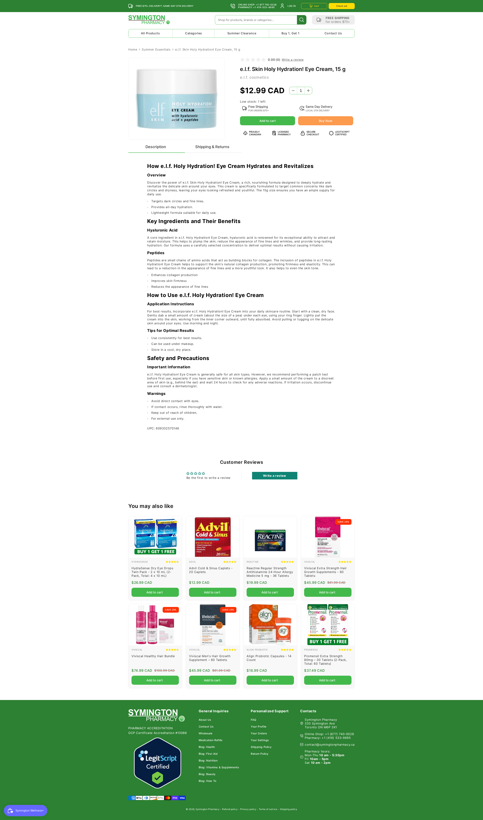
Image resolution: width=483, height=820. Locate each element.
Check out (341, 6)
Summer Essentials (156, 49)
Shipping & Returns (212, 147)
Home (132, 49)
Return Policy (259, 753)
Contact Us (333, 33)
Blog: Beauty (207, 774)
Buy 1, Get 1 (290, 33)
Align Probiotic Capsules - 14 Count (269, 658)
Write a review (293, 59)
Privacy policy (248, 809)
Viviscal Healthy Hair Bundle (153, 656)
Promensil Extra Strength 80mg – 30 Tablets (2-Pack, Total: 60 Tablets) (325, 659)
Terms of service (268, 809)
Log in (292, 6)
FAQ (253, 719)
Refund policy (230, 809)
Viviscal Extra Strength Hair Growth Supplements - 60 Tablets (325, 572)
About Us (205, 719)
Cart (316, 6)
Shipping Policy (261, 746)
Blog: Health (207, 746)
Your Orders (259, 733)
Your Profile (258, 726)
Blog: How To (207, 780)
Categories (193, 33)
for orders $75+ (338, 22)
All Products (150, 33)
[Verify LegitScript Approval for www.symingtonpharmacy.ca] (157, 763)
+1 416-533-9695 (264, 7)
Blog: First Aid (208, 753)
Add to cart (267, 121)
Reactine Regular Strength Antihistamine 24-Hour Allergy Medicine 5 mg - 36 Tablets (270, 572)
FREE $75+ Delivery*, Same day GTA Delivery (164, 6)
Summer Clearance (241, 33)
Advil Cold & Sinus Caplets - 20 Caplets (211, 570)
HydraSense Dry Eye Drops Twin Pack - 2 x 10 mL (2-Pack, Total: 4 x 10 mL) (152, 572)
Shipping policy (288, 809)
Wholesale (205, 733)
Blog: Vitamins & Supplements (219, 767)
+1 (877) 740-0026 (339, 734)
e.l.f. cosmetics (254, 77)
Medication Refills (211, 740)
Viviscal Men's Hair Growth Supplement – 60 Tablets (210, 658)
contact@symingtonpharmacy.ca (330, 744)
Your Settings (260, 740)
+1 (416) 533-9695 (336, 738)
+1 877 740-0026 (266, 4)
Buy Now (325, 121)
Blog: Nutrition (208, 760)
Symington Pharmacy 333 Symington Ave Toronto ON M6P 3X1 (321, 723)
